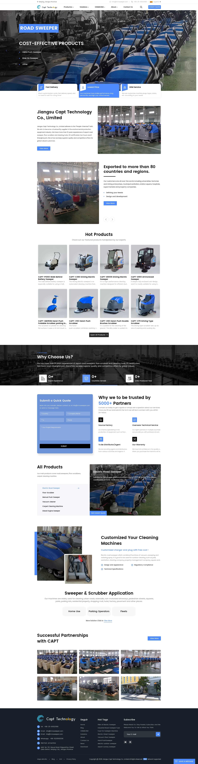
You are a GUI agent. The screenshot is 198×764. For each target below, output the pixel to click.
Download (84, 746)
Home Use (74, 611)
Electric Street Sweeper (106, 734)
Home (82, 724)
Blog (82, 728)
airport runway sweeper (107, 746)
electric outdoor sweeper (107, 743)
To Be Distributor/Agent (109, 445)
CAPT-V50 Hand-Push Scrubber (79, 322)
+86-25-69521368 (140, 2)
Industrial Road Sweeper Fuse (109, 728)
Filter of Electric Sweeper (107, 724)
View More (43, 148)
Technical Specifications (113, 569)
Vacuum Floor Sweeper (106, 737)
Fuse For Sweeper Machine (108, 731)
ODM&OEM (99, 7)
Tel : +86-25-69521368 (49, 726)
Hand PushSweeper (105, 740)
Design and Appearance (113, 565)
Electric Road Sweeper (107, 471)
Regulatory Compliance (143, 565)
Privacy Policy (71, 759)
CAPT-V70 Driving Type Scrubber (142, 322)
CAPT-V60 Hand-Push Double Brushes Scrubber (114, 322)
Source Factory (105, 425)
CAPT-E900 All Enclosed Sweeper (142, 278)
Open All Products (98, 335)
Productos (68, 7)
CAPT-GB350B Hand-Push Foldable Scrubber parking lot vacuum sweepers (52, 322)
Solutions (83, 7)
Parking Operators (99, 611)
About (113, 7)
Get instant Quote (98, 513)
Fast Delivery (52, 87)
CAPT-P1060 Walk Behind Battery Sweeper (50, 278)
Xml (60, 759)
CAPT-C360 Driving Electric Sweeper (82, 278)
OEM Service (135, 87)
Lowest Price (93, 87)
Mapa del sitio (42, 759)
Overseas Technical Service (145, 425)
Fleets (123, 611)
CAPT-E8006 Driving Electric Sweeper (113, 278)
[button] (96, 81)
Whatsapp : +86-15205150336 (52, 738)
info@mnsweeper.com (120, 2)
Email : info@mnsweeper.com (52, 731)
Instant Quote (154, 7)
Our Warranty (138, 445)
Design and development (116, 196)
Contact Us (128, 7)
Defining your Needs (114, 192)
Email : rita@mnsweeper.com (52, 734)
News (82, 743)
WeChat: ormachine (48, 743)
